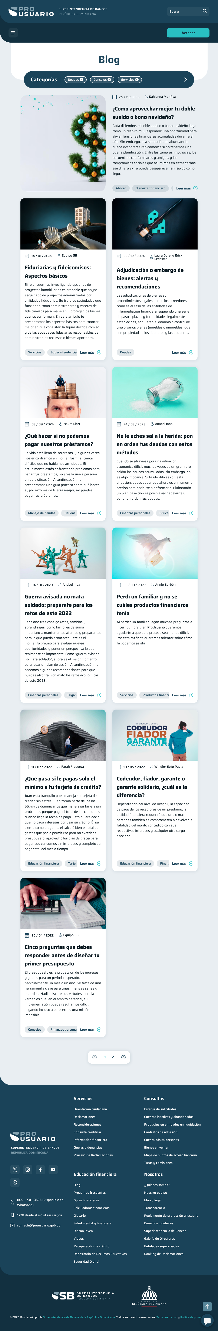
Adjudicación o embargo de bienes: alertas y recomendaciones (150, 278)
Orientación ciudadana (90, 1109)
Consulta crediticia (87, 1132)
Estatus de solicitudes (160, 1109)
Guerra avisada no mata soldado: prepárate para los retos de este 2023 (59, 604)
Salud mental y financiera (92, 1223)
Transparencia (154, 1208)
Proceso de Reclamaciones (93, 1155)
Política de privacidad (193, 1317)
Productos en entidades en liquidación (172, 1124)
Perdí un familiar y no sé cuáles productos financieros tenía (152, 604)
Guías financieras (86, 1200)
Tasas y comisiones (158, 1162)
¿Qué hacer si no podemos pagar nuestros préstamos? (59, 440)
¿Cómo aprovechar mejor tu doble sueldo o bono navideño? (153, 113)
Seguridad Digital (86, 1261)
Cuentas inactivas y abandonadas (168, 1116)
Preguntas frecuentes (90, 1192)
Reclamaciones (84, 1116)
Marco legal (152, 1200)
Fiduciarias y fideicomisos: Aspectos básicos (58, 271)
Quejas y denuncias (88, 1147)
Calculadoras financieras (91, 1208)
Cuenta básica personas (161, 1139)
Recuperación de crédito (91, 1246)
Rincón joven (83, 1230)
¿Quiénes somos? (157, 1185)
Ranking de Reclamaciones (163, 1253)
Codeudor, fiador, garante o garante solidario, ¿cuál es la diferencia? (152, 787)
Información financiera (90, 1139)
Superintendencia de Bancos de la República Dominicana (79, 1317)
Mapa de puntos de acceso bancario (170, 1155)
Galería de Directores (159, 1238)
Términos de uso (166, 1317)
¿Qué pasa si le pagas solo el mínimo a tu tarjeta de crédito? (63, 783)
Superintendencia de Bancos (165, 1230)
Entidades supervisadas (161, 1246)
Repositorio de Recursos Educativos (100, 1253)
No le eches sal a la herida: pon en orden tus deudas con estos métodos (155, 444)
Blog (77, 1185)
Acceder (187, 33)
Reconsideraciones (87, 1124)
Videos (79, 1238)
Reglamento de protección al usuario (171, 1215)
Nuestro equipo (155, 1192)
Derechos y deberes (158, 1223)
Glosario (80, 1215)
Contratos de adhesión (161, 1132)
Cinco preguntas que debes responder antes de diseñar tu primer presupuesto (62, 955)
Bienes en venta (156, 1147)
